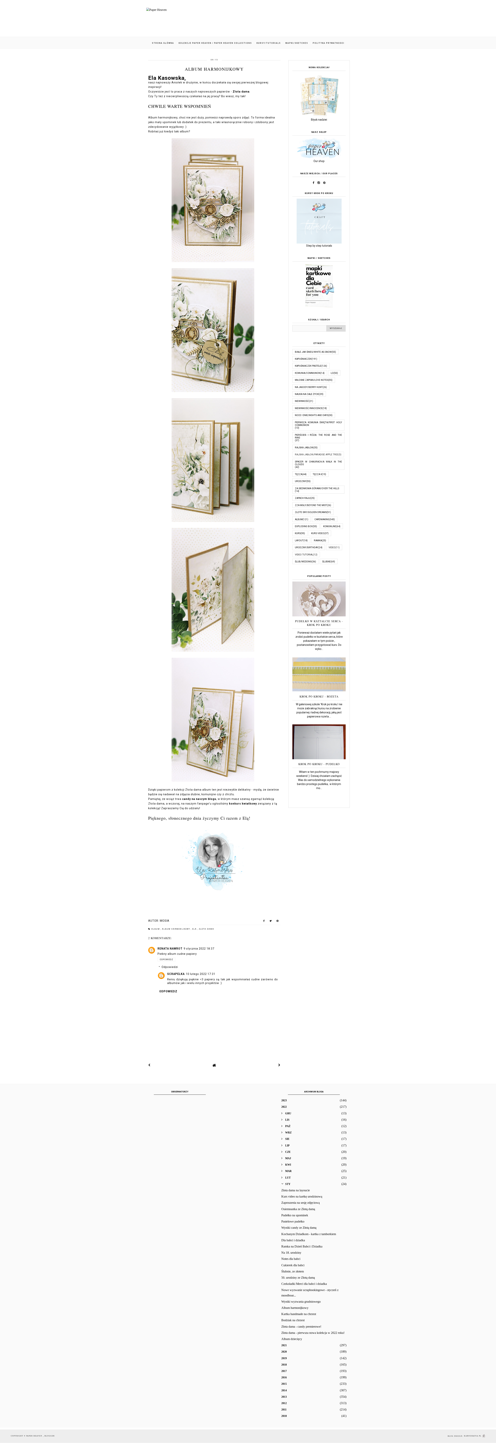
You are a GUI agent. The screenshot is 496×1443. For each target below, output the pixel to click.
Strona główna (163, 43)
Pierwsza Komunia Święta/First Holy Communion (318, 423)
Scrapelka (176, 973)
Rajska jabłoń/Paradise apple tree (316, 454)
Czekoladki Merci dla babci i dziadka (304, 1283)
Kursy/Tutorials (269, 43)
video (332, 547)
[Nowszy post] (149, 1065)
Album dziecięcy (291, 1339)
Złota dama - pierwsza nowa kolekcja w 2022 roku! (312, 1332)
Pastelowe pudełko (292, 1221)
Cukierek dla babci (292, 1265)
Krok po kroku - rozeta (319, 696)
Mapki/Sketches (296, 43)
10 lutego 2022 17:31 (200, 973)
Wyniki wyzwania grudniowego (301, 1301)
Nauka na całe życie (307, 394)
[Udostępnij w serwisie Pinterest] (278, 921)
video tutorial (304, 554)
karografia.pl (473, 1436)
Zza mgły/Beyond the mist (311, 505)
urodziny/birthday (306, 547)
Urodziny (300, 481)
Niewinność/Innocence (309, 408)
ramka (318, 540)
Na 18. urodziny (291, 1252)
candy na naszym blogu (199, 798)
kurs (298, 533)
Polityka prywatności (328, 43)
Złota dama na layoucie (295, 1190)
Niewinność (302, 401)
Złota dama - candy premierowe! (301, 1326)
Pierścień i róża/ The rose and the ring (318, 436)
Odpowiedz (166, 959)
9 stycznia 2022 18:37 (199, 948)
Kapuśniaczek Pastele (308, 366)
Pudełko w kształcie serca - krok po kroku (319, 623)
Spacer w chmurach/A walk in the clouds (318, 463)
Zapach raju (302, 498)
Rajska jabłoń (304, 447)
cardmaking (321, 519)
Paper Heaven (34, 1436)
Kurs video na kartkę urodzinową (301, 1196)
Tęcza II (317, 474)
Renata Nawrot (170, 948)
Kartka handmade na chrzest (298, 1314)
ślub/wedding (303, 561)
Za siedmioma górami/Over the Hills (317, 488)
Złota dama (206, 929)
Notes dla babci (290, 1258)
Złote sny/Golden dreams (311, 512)
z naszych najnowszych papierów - (216, 91)
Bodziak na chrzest (293, 1320)
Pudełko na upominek (294, 1215)
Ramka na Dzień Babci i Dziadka (301, 1246)
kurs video (317, 533)
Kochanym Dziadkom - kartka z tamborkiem (308, 1234)
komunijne (329, 526)
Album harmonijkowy (294, 1307)
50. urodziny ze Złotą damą (298, 1277)
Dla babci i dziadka (293, 1240)
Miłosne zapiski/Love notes (311, 380)
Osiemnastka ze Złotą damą (298, 1209)
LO (332, 373)
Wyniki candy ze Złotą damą (298, 1227)
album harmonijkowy (176, 929)
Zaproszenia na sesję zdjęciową (300, 1202)
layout (299, 540)
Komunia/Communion (307, 373)
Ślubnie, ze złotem (292, 1271)
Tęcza (298, 474)
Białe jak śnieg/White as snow (313, 352)
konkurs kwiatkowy (243, 803)
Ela (194, 929)
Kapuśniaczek (303, 359)
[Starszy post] (279, 1065)
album (156, 929)
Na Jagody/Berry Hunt (309, 387)
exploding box (304, 526)
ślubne (326, 561)
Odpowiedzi (170, 967)
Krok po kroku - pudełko (319, 764)
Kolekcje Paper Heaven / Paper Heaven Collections (215, 43)
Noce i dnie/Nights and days (311, 415)
